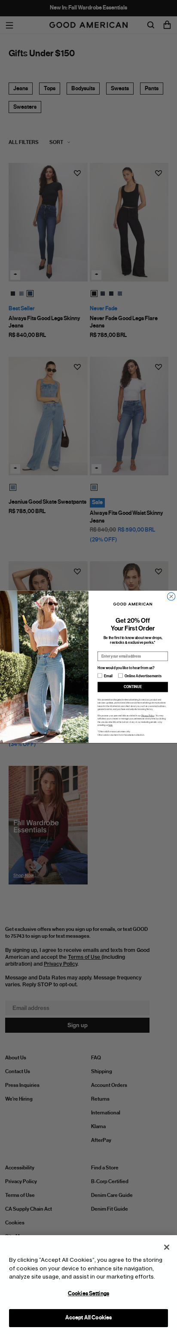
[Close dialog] (171, 596)
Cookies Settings (88, 1293)
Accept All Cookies (88, 1317)
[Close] (166, 1247)
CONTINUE (133, 687)
